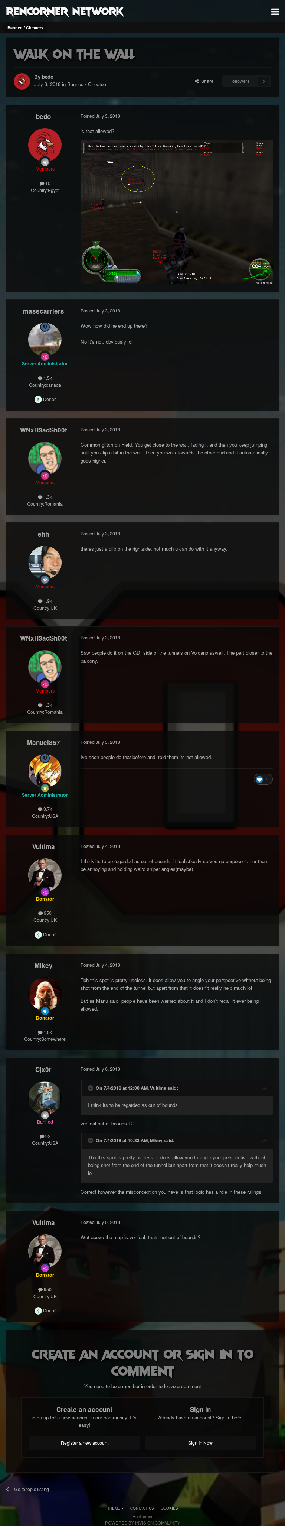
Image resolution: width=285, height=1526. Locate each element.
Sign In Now (200, 1442)
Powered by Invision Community (142, 1523)
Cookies (169, 1508)
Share (206, 81)
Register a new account (84, 1442)
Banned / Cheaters (87, 84)
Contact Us (142, 1508)
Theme (114, 1508)
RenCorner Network (65, 10)
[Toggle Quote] (91, 1088)
